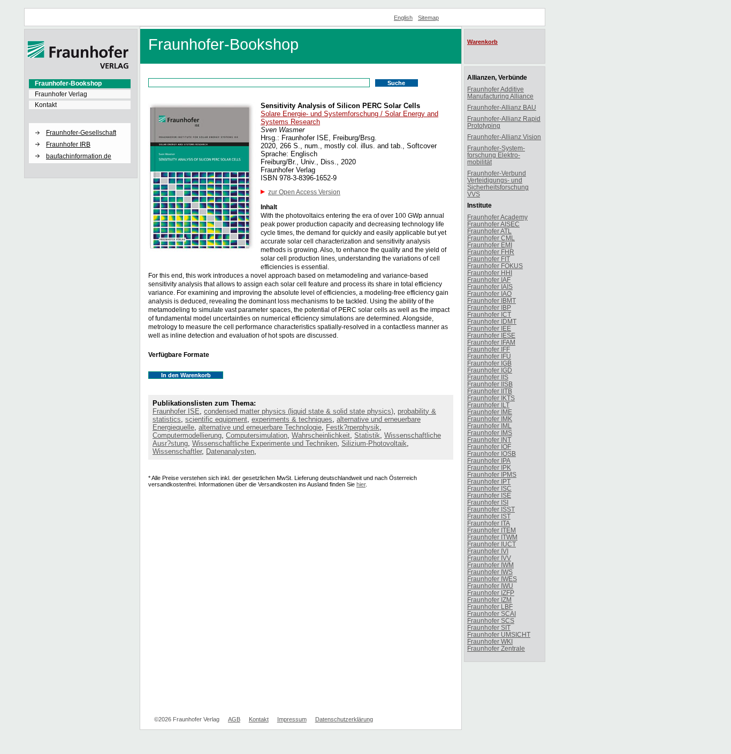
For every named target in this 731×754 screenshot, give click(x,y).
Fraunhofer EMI (489, 244)
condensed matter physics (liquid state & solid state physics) (298, 411)
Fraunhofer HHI (489, 272)
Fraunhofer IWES (492, 578)
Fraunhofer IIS (487, 377)
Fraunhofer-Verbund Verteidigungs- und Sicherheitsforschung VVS (498, 183)
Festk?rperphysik (352, 427)
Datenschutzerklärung (344, 719)
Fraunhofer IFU (489, 356)
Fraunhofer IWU (490, 585)
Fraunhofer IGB (489, 363)
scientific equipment (216, 419)
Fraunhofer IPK (489, 467)
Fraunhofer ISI (487, 502)
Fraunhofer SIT (489, 627)
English (403, 17)
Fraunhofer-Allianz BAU (501, 107)
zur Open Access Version (304, 192)
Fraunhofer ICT (489, 314)
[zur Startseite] (78, 67)
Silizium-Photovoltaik (374, 443)
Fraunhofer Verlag (61, 94)
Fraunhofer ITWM (492, 537)
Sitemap (428, 17)
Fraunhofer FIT (488, 258)
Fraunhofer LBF (490, 606)
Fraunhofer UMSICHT (498, 634)
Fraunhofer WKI (490, 641)
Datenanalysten (230, 451)
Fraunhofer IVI (487, 550)
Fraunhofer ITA (488, 523)
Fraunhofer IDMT (491, 321)
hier (361, 484)
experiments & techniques (292, 419)
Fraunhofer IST (489, 516)
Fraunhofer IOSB (491, 453)
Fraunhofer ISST (491, 509)
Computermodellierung (187, 435)
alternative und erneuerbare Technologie (260, 427)
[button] (80, 123)
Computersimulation (256, 435)
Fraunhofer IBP (489, 307)
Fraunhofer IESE (491, 335)
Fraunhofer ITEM (491, 530)
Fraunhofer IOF (489, 446)
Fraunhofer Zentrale (496, 648)
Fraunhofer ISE (176, 411)
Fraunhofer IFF (488, 349)
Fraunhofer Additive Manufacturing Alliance (500, 93)
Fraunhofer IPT (489, 481)
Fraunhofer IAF (489, 279)
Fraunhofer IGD (489, 370)
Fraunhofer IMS (489, 432)
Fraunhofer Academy (497, 217)
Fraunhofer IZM (489, 599)
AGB (234, 719)
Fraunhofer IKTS (491, 397)
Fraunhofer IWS (490, 571)
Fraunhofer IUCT (491, 543)
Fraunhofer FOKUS (495, 265)
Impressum (292, 719)
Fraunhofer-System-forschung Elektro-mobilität (496, 154)
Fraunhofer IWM (490, 564)
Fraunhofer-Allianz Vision (504, 136)
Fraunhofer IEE (489, 328)
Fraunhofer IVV (489, 557)
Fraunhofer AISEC (493, 223)
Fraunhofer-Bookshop (68, 83)
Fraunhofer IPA (489, 460)
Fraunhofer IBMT (491, 300)
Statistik (367, 435)
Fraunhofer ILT (488, 404)
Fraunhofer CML (491, 237)
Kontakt (46, 105)
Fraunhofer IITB (489, 390)
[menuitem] (80, 83)
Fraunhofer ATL (489, 230)
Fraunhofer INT (489, 439)
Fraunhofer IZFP (490, 592)
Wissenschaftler (177, 451)
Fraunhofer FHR (490, 251)
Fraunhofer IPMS (491, 474)
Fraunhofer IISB (490, 383)
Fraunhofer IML (489, 425)
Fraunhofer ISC (489, 488)
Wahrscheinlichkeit (321, 435)
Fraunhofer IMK (489, 418)
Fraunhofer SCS (490, 620)
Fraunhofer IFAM (491, 342)
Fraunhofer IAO (489, 293)
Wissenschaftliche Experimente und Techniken (264, 443)
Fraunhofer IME (489, 411)
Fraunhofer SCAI (491, 613)
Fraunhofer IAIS (490, 286)
